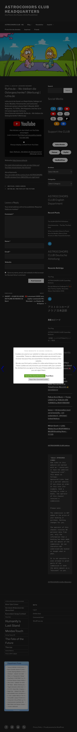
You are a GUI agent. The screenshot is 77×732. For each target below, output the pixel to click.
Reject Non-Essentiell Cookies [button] (38, 379)
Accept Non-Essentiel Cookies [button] (34, 376)
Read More (49, 376)
